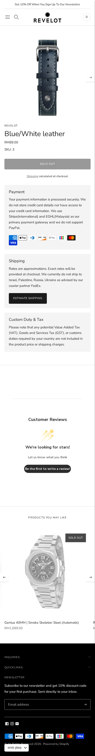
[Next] (90, 77)
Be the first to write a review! (47, 469)
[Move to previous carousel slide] (4, 577)
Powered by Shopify (56, 744)
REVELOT (11, 125)
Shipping (32, 176)
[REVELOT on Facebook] (7, 724)
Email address (18, 699)
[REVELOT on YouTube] (17, 724)
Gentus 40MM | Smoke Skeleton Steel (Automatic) (41, 622)
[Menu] (7, 17)
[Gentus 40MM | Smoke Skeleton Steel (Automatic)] (47, 572)
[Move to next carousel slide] (90, 577)
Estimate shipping (27, 298)
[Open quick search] (16, 17)
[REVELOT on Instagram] (12, 724)
